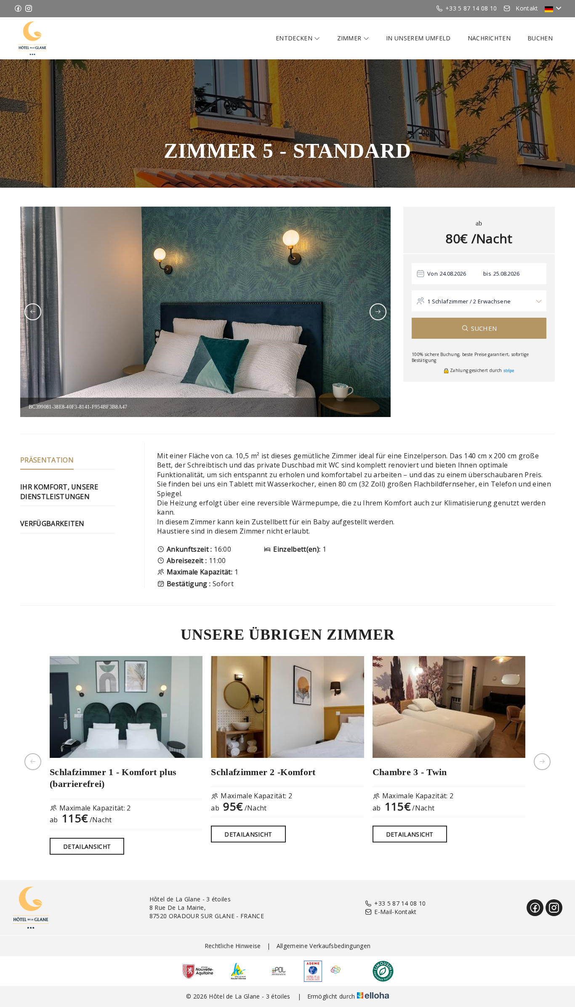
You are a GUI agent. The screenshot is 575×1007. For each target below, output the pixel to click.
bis (487, 273)
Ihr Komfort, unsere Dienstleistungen (59, 491)
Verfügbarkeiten (52, 523)
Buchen (540, 38)
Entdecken (295, 38)
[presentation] (32, 311)
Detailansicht (87, 846)
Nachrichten (489, 38)
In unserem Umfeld (418, 38)
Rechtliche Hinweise (233, 946)
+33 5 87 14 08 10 (400, 903)
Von (432, 273)
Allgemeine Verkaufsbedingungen (324, 946)
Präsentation (47, 460)
